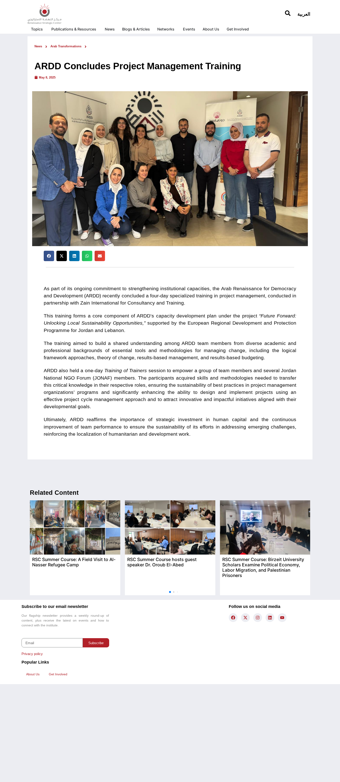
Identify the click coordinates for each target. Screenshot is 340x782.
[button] (49, 256)
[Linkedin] (270, 617)
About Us (33, 674)
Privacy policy (32, 654)
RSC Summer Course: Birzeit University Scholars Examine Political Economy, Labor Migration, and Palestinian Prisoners (263, 567)
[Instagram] (257, 617)
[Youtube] (282, 617)
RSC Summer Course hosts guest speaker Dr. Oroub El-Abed (162, 562)
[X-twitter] (245, 617)
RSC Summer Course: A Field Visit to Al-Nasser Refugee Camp (74, 562)
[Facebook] (233, 617)
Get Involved (58, 674)
